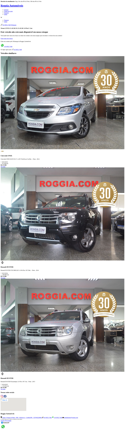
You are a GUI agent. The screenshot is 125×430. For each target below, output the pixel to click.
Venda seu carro (8, 11)
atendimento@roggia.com (71, 417)
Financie (6, 13)
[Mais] (1, 17)
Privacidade (8, 420)
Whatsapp (13, 25)
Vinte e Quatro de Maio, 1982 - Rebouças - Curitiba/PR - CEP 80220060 (22, 417)
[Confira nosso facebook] (5, 397)
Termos (3, 420)
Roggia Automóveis (12, 5)
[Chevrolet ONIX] (62, 103)
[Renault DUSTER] (62, 214)
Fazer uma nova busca (7, 38)
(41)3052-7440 (8, 46)
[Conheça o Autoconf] (5, 423)
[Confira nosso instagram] (2, 397)
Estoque (6, 9)
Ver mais (3, 166)
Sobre (5, 14)
